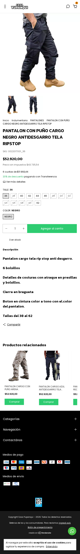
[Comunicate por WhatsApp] (72, 531)
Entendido (51, 546)
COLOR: (11, 210)
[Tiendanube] (40, 533)
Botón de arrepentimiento (40, 527)
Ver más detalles (15, 181)
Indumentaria (20, 120)
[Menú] (6, 6)
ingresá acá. (65, 523)
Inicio (6, 120)
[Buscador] (67, 6)
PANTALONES (37, 120)
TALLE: (8, 189)
